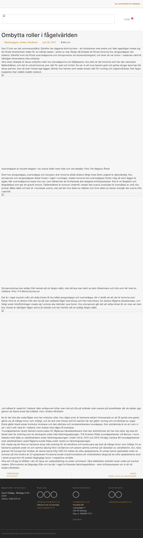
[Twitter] (5, 3)
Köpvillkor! (77, 519)
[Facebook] (47, 495)
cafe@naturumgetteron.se (120, 502)
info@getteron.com (81, 502)
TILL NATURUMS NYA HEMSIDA (127, 4)
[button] (116, 19)
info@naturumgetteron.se (48, 502)
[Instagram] (26, 3)
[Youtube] (19, 3)
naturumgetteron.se (46, 508)
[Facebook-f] (12, 3)
